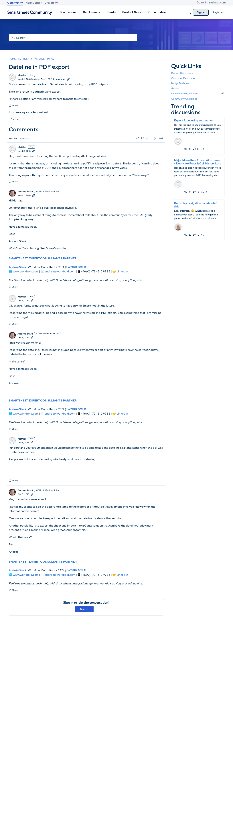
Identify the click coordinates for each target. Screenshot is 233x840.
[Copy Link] (68, 79)
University (51, 3)
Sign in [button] (84, 609)
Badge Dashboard (181, 83)
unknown (60, 79)
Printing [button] (15, 119)
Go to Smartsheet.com (211, 3)
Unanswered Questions (197, 93)
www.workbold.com (26, 272)
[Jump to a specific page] (161, 138)
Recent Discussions (182, 73)
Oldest (23, 138)
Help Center (33, 3)
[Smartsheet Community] (29, 12)
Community (15, 3)
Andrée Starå (25, 191)
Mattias (21, 75)
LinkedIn (122, 272)
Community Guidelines (184, 99)
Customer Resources (183, 78)
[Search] (189, 12)
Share (13, 106)
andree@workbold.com (60, 272)
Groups (175, 88)
